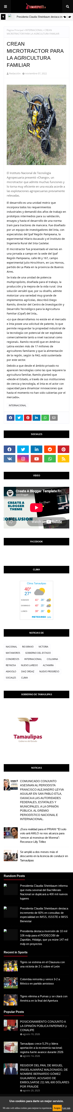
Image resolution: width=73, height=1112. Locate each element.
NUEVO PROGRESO (49, 671)
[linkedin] (36, 449)
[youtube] (36, 458)
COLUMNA (52, 659)
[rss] (63, 458)
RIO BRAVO (28, 646)
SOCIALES (11, 677)
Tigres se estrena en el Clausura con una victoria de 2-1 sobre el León (42, 964)
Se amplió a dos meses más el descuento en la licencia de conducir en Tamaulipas (44, 856)
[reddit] (50, 449)
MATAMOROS (13, 652)
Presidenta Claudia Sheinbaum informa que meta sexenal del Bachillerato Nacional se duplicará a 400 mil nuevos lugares (44, 892)
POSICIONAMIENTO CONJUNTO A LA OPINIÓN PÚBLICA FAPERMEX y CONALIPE (43, 1026)
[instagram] (23, 458)
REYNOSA (11, 665)
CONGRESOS (12, 659)
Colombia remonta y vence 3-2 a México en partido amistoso (40, 981)
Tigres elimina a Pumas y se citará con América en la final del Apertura (43, 998)
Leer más (66, 1108)
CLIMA (24, 677)
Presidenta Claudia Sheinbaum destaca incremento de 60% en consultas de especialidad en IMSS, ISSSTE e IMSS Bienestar (44, 915)
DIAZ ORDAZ (27, 671)
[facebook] (9, 449)
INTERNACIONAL (34, 30)
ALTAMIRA (48, 665)
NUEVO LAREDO (29, 665)
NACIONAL (11, 646)
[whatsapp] (50, 458)
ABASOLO (11, 671)
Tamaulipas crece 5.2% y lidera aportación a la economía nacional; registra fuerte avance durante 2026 (41, 1048)
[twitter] (23, 449)
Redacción (15, 73)
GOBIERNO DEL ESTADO (38, 652)
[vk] (9, 458)
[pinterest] (63, 449)
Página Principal (15, 30)
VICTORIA (43, 646)
